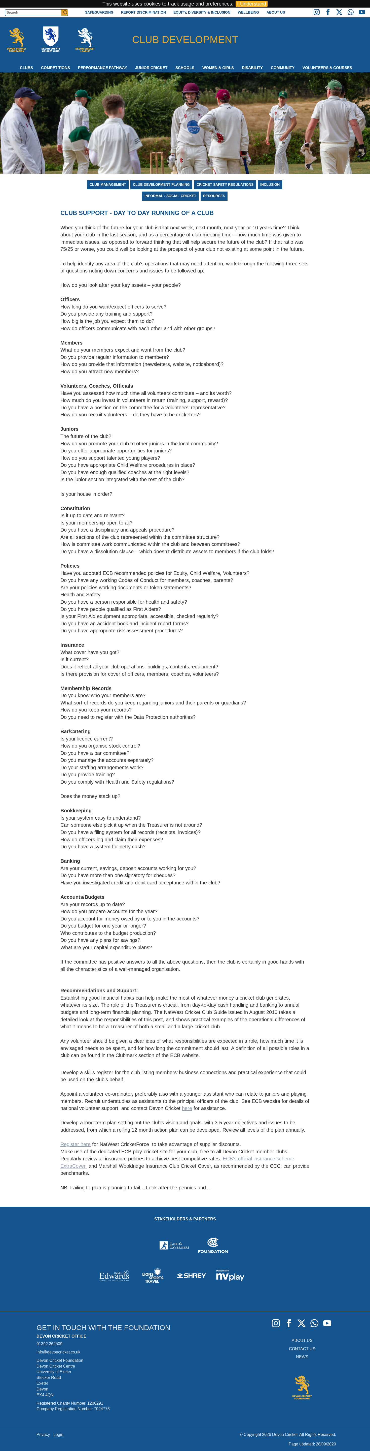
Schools (184, 68)
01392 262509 (49, 1344)
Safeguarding (99, 12)
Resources (214, 196)
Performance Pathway (102, 68)
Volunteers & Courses (327, 68)
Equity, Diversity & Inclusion (201, 12)
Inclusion (270, 184)
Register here (75, 1144)
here (187, 1108)
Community (282, 68)
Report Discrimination (143, 12)
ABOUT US (302, 1340)
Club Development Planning (161, 184)
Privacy (43, 1434)
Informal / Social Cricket (170, 196)
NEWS (302, 1357)
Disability (252, 68)
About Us (276, 12)
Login (58, 1434)
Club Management (108, 184)
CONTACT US (302, 1349)
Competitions (55, 68)
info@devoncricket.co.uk (58, 1352)
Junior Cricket (151, 68)
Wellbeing (248, 12)
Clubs (26, 68)
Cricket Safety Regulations (225, 184)
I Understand (251, 4)
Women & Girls (218, 68)
